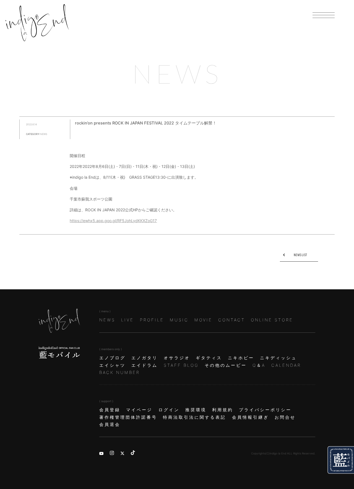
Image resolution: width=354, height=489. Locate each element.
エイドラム (144, 365)
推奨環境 (195, 409)
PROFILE (152, 320)
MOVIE (203, 320)
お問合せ (285, 417)
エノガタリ (144, 357)
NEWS (107, 320)
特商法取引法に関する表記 (194, 417)
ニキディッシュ (278, 357)
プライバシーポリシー (265, 409)
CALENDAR (286, 365)
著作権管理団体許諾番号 (128, 417)
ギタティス (209, 357)
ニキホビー (241, 357)
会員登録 (109, 409)
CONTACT (231, 320)
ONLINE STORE (272, 320)
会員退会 (109, 424)
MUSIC (179, 320)
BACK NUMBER (119, 372)
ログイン (168, 409)
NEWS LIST (300, 255)
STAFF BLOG (181, 365)
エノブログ (112, 357)
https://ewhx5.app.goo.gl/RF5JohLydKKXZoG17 (113, 220)
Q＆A (259, 365)
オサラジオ (177, 357)
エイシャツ (112, 365)
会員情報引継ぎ (250, 417)
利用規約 (222, 409)
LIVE (127, 320)
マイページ (139, 409)
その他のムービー (226, 365)
